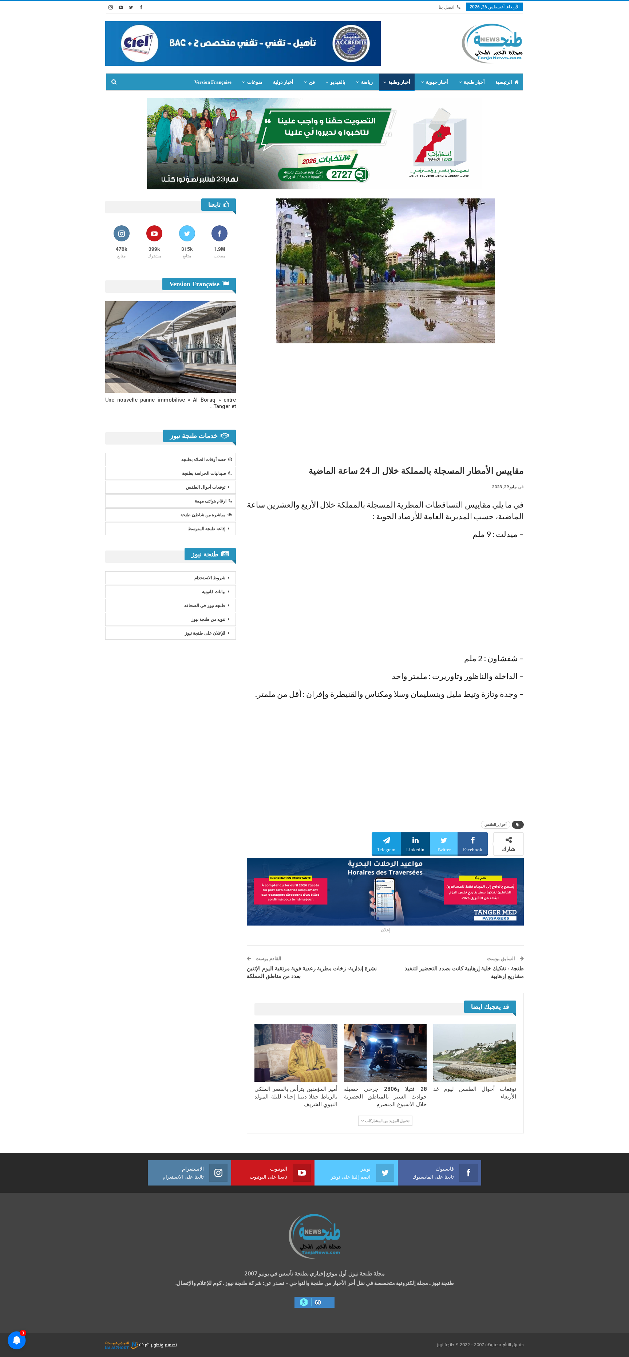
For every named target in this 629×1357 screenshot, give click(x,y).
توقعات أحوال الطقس (205, 487)
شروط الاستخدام (209, 577)
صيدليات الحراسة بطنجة (204, 473)
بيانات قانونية (213, 591)
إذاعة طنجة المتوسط (206, 528)
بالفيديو (338, 82)
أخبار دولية (283, 82)
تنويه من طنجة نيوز (208, 619)
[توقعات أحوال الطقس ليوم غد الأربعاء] (474, 1053)
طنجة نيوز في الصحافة (204, 605)
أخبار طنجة (474, 82)
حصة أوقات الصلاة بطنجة (203, 459)
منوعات (254, 82)
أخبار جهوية (437, 82)
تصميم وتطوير (164, 1344)
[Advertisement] (385, 402)
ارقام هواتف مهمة (210, 501)
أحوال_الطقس (495, 825)
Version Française (213, 82)
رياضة (367, 82)
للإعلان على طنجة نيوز (205, 633)
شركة (144, 1344)
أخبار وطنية (399, 82)
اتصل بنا (447, 7)
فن (312, 82)
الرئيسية (503, 82)
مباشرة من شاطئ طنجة (203, 514)
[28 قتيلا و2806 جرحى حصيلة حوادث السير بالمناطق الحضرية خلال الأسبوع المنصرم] (385, 1053)
